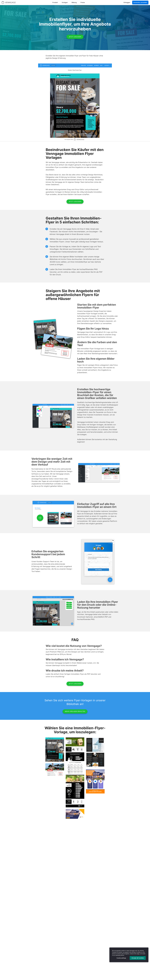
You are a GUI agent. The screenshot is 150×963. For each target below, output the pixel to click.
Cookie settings (121, 958)
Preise (83, 2)
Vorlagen (65, 2)
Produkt (55, 2)
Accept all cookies (138, 958)
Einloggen (127, 2)
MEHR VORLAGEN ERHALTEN (75, 711)
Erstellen (55, 749)
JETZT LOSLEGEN (75, 37)
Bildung (74, 2)
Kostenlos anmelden (140, 2)
